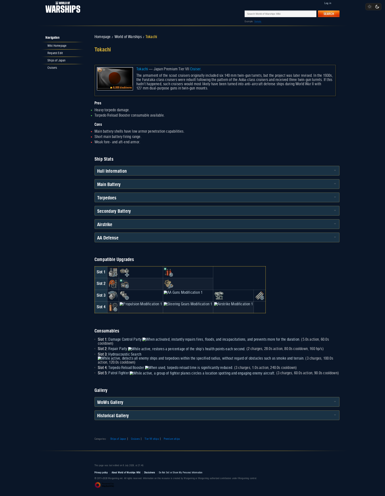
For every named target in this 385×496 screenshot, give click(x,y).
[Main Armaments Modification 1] (113, 272)
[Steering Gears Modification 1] (188, 304)
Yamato (257, 21)
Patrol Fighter (118, 373)
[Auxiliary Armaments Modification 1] (124, 272)
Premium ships (172, 438)
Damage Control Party (124, 340)
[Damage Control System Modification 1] (113, 284)
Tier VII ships (152, 438)
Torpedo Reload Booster (126, 368)
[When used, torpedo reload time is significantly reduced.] (189, 368)
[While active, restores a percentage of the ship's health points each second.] (187, 349)
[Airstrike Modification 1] (233, 304)
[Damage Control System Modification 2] (113, 307)
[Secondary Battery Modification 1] (124, 296)
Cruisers (135, 438)
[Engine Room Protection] (169, 284)
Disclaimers (149, 472)
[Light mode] (369, 6)
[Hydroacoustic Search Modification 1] (124, 284)
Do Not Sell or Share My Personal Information (181, 472)
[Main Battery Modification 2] (113, 296)
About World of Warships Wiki (126, 472)
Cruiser (195, 69)
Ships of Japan (118, 438)
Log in (327, 3)
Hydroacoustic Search (124, 354)
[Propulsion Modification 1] (141, 304)
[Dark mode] (377, 6)
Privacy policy (101, 472)
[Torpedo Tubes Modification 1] (259, 296)
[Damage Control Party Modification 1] (169, 272)
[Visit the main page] (61, 13)
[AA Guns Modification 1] (183, 293)
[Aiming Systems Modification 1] (219, 296)
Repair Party (117, 349)
